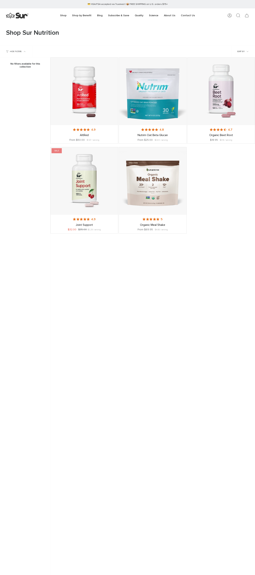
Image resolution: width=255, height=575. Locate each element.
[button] (81, 15)
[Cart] (246, 15)
